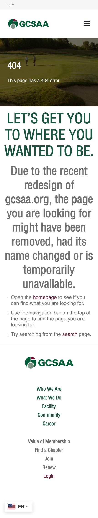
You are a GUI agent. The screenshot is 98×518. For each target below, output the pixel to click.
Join (49, 458)
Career (49, 423)
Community (49, 415)
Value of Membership (49, 441)
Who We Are (49, 389)
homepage (45, 297)
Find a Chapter (49, 450)
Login (10, 4)
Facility (49, 406)
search (69, 334)
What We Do (49, 397)
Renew (49, 467)
